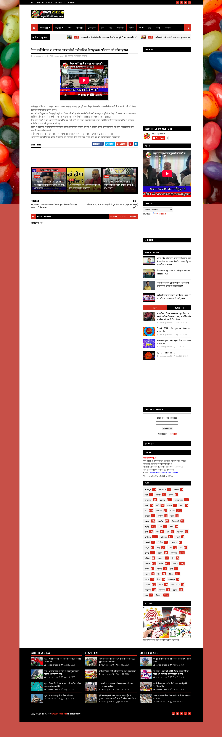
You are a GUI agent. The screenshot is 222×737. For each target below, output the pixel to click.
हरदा (146, 595)
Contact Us (40, 2)
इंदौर (146, 494)
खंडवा (181, 505)
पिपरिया (160, 542)
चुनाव (172, 515)
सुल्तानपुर (148, 590)
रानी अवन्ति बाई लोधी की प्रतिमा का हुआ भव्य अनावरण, (152, 37)
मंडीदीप (160, 553)
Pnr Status (70, 2)
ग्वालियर (160, 515)
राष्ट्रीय (58, 27)
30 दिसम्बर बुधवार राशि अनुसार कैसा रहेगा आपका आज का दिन (174, 342)
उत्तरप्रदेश (148, 500)
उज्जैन (171, 494)
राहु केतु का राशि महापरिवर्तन (166, 352)
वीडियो (168, 27)
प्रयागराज (174, 542)
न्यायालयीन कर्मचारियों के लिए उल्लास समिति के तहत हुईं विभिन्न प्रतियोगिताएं (86, 37)
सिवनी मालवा (175, 584)
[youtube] (177, 2)
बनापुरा (147, 547)
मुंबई (173, 558)
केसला (169, 505)
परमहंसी (147, 542)
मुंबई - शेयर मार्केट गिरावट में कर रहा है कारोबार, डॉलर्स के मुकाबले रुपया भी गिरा (63, 685)
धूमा (168, 531)
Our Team (49, 2)
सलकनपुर (171, 579)
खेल (110, 27)
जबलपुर (147, 521)
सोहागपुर (162, 590)
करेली (146, 505)
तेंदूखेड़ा (147, 526)
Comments (179, 308)
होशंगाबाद (159, 595)
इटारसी (158, 494)
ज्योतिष (155, 308)
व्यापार (131, 27)
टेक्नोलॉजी (92, 27)
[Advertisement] (86, 157)
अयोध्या (176, 489)
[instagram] (189, 2)
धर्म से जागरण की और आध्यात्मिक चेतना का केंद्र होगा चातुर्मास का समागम (84, 186)
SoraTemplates (94, 718)
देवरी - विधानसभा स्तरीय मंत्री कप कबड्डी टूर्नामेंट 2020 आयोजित (170, 685)
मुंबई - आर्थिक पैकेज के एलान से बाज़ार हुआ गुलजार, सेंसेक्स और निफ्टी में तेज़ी (62, 672)
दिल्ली (172, 526)
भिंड (181, 547)
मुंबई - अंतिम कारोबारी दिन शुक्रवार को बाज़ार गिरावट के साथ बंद (62, 660)
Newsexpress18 (117, 718)
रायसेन (161, 563)
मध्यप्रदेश (44, 27)
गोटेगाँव (54, 37)
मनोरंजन (120, 27)
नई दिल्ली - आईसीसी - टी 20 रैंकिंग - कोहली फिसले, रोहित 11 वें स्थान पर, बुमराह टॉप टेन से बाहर (171, 672)
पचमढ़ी (178, 537)
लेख (149, 27)
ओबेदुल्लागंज (179, 500)
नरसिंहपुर (37, 177)
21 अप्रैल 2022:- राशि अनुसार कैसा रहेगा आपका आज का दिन (174, 330)
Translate (162, 213)
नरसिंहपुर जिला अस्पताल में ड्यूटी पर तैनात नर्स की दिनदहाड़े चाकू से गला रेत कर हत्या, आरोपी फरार (49, 184)
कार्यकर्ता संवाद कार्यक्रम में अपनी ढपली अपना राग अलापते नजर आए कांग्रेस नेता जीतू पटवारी (174, 296)
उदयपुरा (162, 500)
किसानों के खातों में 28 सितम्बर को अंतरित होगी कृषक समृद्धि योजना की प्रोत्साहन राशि (173, 284)
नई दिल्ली (180, 531)
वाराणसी (147, 574)
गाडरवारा (159, 510)
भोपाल (147, 553)
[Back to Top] (189, 713)
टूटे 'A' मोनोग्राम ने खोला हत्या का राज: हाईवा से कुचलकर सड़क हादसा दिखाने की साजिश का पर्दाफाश (117, 697)
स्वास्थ (175, 590)
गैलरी (158, 27)
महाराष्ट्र (161, 558)
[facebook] (181, 2)
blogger (113, 216)
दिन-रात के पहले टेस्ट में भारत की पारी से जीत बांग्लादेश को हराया (172, 697)
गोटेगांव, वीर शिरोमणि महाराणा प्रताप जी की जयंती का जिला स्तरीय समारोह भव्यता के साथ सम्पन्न (119, 184)
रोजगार (147, 568)
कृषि (102, 27)
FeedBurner (172, 433)
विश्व (70, 27)
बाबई (158, 547)
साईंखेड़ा (147, 584)
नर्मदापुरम (164, 537)
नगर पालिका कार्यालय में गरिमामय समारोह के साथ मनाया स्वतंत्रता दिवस (116, 685)
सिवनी (161, 584)
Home (32, 2)
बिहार (170, 547)
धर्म (140, 27)
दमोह (160, 526)
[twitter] (185, 2)
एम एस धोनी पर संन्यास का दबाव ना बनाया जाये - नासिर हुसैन (172, 660)
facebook (132, 216)
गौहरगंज (147, 515)
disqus (123, 216)
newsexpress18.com (59, 713)
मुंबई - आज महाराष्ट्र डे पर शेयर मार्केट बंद (58, 695)
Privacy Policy (60, 2)
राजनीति (79, 27)
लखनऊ (159, 568)
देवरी (146, 531)
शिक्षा (158, 579)
